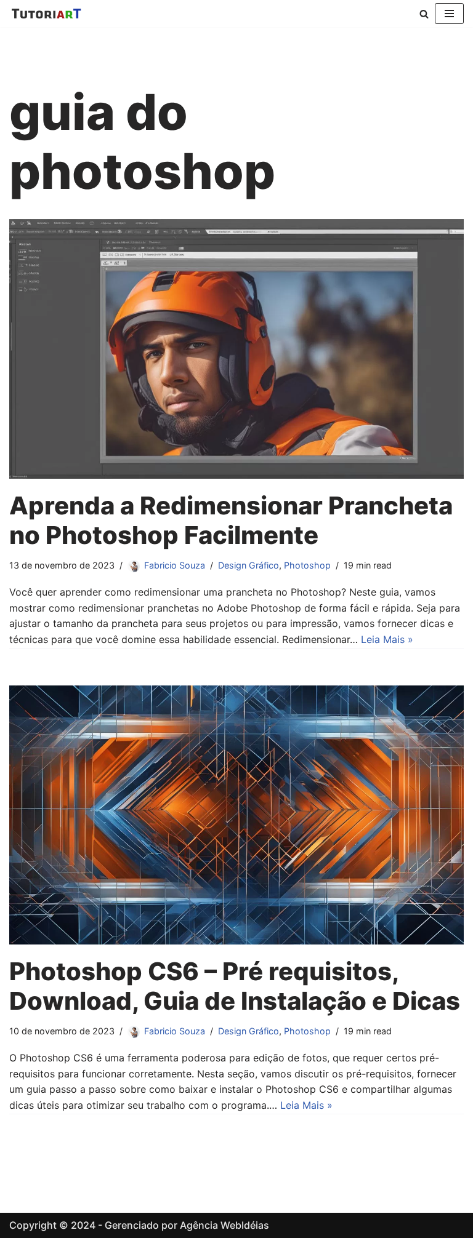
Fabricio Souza (174, 565)
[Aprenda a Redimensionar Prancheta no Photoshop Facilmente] (236, 349)
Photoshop (307, 565)
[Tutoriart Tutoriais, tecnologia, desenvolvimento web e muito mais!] (46, 13)
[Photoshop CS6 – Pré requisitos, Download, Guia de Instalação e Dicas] (236, 815)
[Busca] (424, 13)
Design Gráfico (248, 565)
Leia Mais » (387, 639)
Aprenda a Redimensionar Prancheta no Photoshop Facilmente (231, 520)
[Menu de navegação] (449, 13)
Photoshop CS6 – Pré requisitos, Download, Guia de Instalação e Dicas (234, 986)
